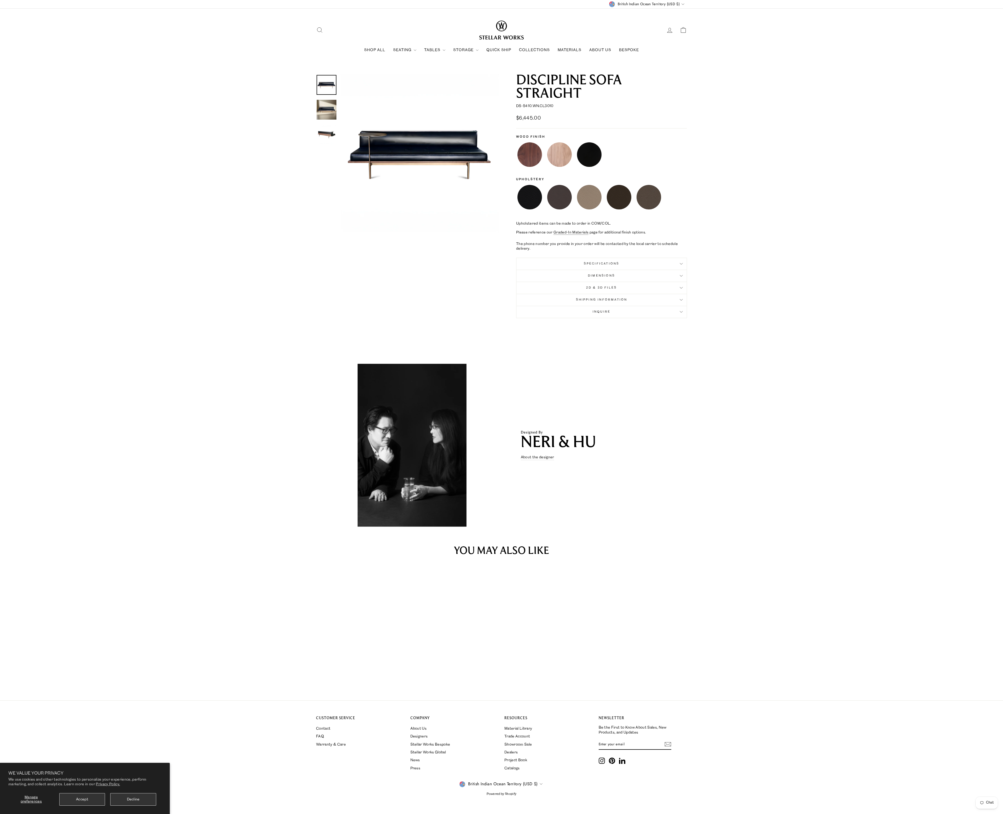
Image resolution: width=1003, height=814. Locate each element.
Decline (133, 799)
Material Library (518, 728)
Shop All (374, 50)
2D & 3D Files (601, 287)
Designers (419, 736)
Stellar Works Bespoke (430, 744)
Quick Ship (498, 50)
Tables (432, 50)
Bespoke (629, 50)
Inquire (601, 312)
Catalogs (512, 768)
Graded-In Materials (570, 232)
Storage (464, 50)
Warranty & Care (331, 744)
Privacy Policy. (108, 784)
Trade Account (517, 736)
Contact (323, 728)
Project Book (515, 760)
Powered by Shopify (502, 793)
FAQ (320, 736)
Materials (569, 50)
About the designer (537, 457)
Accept (82, 799)
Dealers (511, 752)
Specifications (602, 263)
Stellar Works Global (428, 752)
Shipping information (601, 299)
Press (415, 768)
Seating (402, 50)
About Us (600, 50)
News (415, 760)
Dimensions (601, 275)
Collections (534, 50)
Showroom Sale (518, 744)
